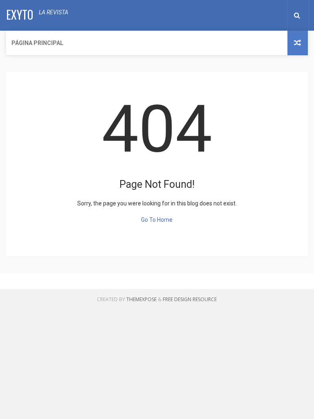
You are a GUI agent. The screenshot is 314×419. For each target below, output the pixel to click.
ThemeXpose (141, 299)
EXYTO (19, 14)
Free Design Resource (190, 299)
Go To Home (157, 219)
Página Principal (37, 43)
